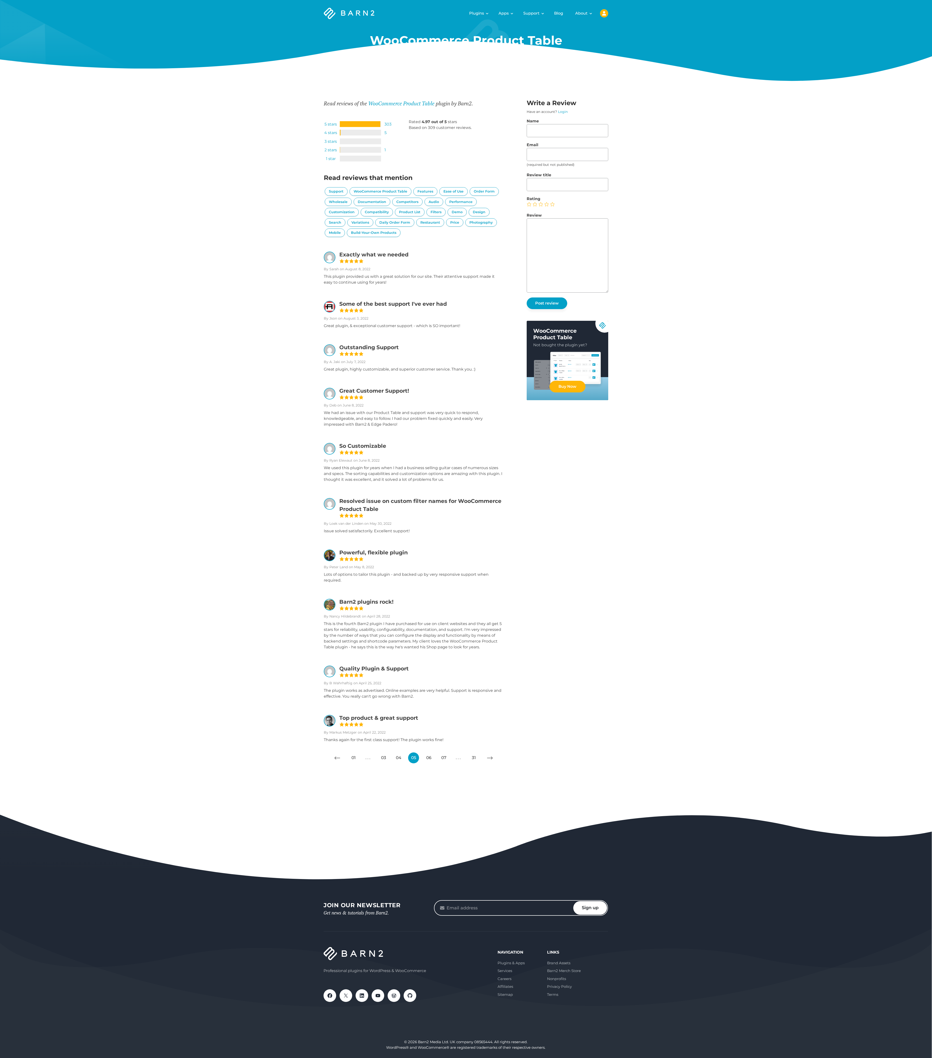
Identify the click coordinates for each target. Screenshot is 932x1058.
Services (505, 970)
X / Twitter (346, 995)
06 (428, 757)
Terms (552, 994)
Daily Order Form (394, 222)
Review (534, 215)
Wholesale (338, 202)
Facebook (330, 995)
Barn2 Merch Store (564, 970)
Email (532, 145)
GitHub (410, 995)
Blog (558, 13)
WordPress (394, 995)
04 (398, 757)
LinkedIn (362, 995)
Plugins (476, 13)
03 (383, 757)
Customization (342, 212)
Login (563, 112)
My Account (604, 13)
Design (479, 212)
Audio (434, 202)
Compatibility (377, 212)
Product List (409, 212)
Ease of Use (453, 191)
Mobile (335, 232)
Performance (461, 202)
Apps (504, 13)
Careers (504, 978)
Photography (481, 222)
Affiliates (505, 986)
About (581, 13)
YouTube (378, 995)
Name (533, 121)
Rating (533, 198)
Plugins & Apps (511, 963)
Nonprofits (556, 978)
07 (443, 757)
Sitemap (505, 994)
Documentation (372, 202)
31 (474, 757)
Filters (436, 212)
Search (335, 222)
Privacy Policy (559, 986)
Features (425, 191)
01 (353, 757)
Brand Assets (558, 963)
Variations (360, 222)
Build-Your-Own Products (373, 232)
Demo (457, 212)
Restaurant (430, 222)
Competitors (407, 202)
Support (531, 13)
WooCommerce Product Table (401, 103)
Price (454, 222)
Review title (539, 175)
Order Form (484, 191)
